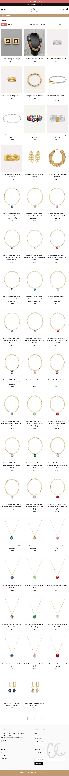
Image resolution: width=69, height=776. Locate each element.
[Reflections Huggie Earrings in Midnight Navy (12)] (11, 687)
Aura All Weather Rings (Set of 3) (12, 96)
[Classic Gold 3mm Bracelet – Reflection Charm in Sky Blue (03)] (11, 488)
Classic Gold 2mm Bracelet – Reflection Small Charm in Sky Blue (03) (12, 340)
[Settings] (63, 9)
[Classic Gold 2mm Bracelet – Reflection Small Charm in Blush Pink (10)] (57, 197)
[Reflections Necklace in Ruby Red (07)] (57, 569)
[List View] (11, 24)
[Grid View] (9, 24)
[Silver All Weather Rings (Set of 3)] (57, 42)
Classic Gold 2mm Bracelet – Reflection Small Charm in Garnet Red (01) (57, 340)
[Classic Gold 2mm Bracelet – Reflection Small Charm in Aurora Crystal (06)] (11, 280)
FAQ (35, 733)
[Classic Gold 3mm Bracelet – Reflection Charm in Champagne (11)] (34, 363)
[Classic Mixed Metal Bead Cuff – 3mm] (57, 79)
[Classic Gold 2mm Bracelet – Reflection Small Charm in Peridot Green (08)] (34, 239)
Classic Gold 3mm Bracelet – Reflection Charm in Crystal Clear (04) (57, 465)
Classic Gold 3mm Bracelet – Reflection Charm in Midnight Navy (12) (12, 382)
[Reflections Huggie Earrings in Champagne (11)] (34, 687)
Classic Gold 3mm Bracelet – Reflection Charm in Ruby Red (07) (57, 423)
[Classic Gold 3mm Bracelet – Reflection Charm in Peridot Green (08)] (34, 405)
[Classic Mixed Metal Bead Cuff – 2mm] (11, 119)
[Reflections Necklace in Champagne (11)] (34, 530)
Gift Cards (37, 736)
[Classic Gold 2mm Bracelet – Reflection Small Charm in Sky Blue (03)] (11, 322)
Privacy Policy (45, 773)
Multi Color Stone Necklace (34, 59)
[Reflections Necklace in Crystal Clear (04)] (57, 608)
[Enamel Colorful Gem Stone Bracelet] (34, 119)
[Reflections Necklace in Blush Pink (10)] (57, 530)
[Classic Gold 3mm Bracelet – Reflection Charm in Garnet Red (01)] (57, 488)
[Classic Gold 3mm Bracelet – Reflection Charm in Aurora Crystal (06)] (11, 447)
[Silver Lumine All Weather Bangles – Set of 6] (57, 119)
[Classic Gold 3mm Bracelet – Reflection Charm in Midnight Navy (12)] (11, 363)
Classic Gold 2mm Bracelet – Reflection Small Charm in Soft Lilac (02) (34, 340)
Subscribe (38, 763)
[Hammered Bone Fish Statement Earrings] (34, 158)
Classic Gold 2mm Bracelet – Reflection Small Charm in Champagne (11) (34, 216)
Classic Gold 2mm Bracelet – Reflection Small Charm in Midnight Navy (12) (12, 216)
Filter (4, 24)
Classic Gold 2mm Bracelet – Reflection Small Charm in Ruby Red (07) (57, 257)
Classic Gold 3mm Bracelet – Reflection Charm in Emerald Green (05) (34, 465)
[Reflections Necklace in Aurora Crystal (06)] (11, 608)
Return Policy (37, 739)
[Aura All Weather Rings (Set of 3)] (11, 79)
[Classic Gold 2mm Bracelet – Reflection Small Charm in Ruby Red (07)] (57, 239)
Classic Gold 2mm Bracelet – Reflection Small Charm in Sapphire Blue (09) (12, 257)
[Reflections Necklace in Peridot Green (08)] (34, 569)
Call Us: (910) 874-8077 (9, 735)
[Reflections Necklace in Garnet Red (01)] (57, 647)
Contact (3, 755)
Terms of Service (39, 744)
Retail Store (4, 758)
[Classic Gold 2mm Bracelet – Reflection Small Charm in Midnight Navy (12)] (11, 197)
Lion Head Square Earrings (12, 59)
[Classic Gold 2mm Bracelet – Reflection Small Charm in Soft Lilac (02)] (34, 322)
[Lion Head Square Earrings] (11, 42)
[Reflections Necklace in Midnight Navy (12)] (11, 530)
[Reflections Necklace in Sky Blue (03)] (11, 647)
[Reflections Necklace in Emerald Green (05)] (34, 608)
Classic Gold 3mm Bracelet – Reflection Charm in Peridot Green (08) (34, 423)
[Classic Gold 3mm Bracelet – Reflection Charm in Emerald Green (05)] (34, 447)
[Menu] (2, 10)
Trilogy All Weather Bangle (34, 96)
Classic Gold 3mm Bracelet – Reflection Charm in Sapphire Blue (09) (11, 423)
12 (39, 719)
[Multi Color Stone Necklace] (34, 42)
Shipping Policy (38, 741)
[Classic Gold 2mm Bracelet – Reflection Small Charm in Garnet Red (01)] (57, 322)
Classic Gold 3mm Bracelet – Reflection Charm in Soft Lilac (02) (34, 507)
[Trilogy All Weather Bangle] (34, 79)
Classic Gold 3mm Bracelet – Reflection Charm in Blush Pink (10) (57, 382)
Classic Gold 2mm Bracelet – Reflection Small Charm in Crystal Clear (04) (57, 299)
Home (2, 15)
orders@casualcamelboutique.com (13, 737)
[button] (66, 9)
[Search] (5, 10)
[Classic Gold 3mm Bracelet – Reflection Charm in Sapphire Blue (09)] (11, 405)
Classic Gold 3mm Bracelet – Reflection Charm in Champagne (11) (34, 382)
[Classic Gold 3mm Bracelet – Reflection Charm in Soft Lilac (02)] (34, 488)
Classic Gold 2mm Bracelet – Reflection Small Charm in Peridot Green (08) (34, 257)
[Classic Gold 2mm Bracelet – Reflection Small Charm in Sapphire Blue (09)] (11, 239)
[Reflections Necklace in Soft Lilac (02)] (34, 647)
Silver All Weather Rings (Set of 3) (57, 59)
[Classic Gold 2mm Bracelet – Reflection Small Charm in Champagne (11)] (34, 197)
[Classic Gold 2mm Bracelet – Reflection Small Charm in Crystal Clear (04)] (57, 280)
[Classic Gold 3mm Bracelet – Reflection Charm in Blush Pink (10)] (57, 363)
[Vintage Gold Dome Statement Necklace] (57, 158)
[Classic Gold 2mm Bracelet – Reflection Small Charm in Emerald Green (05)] (34, 280)
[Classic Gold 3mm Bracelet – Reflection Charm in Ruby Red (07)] (57, 405)
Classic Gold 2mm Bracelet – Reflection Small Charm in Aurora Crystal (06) (12, 299)
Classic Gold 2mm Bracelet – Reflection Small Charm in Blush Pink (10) (57, 216)
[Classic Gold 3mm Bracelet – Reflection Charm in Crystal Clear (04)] (57, 447)
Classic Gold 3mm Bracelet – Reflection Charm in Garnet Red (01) (57, 507)
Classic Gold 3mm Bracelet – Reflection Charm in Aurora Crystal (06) (12, 465)
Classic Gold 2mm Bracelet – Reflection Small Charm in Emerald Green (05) (34, 299)
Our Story (3, 753)
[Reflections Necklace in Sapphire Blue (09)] (11, 569)
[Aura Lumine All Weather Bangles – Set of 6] (11, 158)
